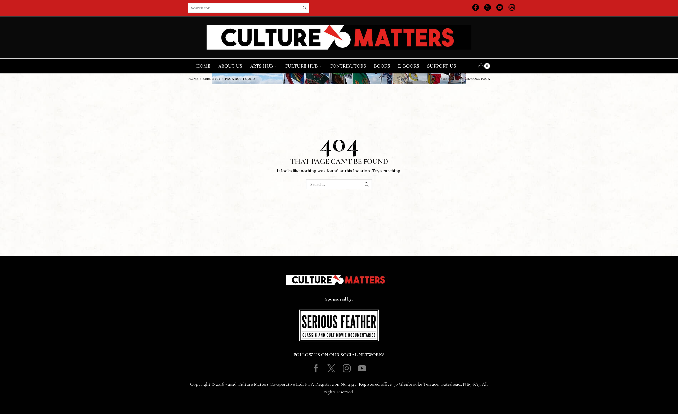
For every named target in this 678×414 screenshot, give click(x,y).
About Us (230, 66)
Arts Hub (261, 66)
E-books (408, 66)
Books (382, 66)
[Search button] (304, 7)
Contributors (347, 66)
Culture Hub (301, 66)
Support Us (441, 66)
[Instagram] (511, 8)
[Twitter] (487, 8)
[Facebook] (475, 8)
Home (203, 66)
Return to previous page (466, 78)
